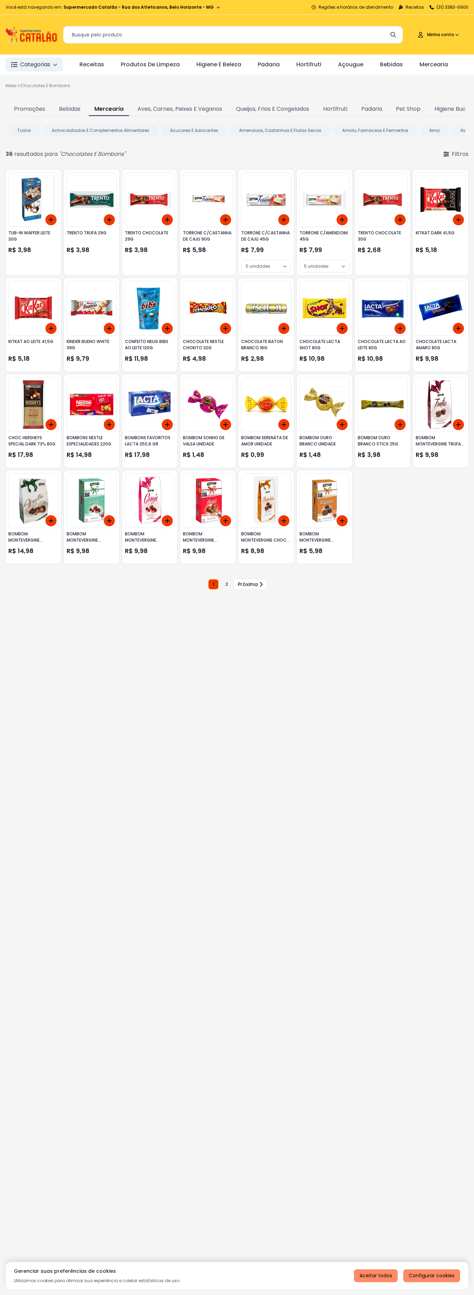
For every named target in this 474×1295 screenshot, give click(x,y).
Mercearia (434, 64)
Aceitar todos (375, 1275)
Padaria (269, 64)
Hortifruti (308, 64)
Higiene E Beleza (218, 64)
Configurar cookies (432, 1275)
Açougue (350, 64)
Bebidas (391, 64)
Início (11, 86)
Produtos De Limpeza (150, 64)
